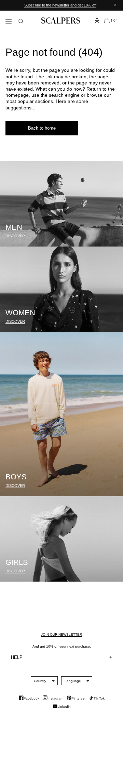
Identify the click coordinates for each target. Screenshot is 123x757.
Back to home (42, 128)
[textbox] (40, 681)
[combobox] (40, 681)
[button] (20, 21)
